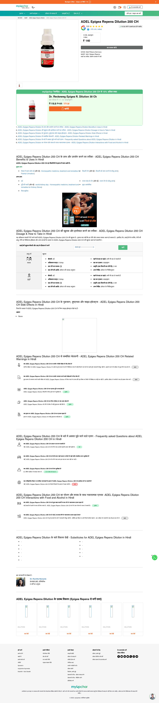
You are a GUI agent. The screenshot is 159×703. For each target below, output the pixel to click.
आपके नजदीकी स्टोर (72, 665)
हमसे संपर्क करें (21, 659)
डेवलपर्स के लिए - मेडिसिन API (75, 677)
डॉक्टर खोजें (70, 668)
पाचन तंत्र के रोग (87, 181)
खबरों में (19, 656)
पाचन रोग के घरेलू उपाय (107, 181)
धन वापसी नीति (46, 659)
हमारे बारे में (20, 653)
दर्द (22, 181)
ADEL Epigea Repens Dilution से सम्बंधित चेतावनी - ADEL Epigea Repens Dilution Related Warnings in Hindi (58, 136)
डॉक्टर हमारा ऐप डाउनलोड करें (99, 659)
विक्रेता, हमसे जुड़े (72, 671)
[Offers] (114, 7)
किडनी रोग (85, 171)
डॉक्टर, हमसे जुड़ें (96, 653)
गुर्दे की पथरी (25, 184)
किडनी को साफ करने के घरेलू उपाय (107, 171)
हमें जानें (20, 650)
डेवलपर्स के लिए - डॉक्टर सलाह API (76, 674)
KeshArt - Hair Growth (24, 671)
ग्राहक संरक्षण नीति (47, 662)
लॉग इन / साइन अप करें (134, 13)
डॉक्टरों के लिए (96, 650)
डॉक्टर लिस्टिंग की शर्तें (97, 656)
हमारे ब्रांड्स (33, 13)
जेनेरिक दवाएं (71, 662)
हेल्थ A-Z (77, 13)
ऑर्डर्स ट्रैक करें (71, 659)
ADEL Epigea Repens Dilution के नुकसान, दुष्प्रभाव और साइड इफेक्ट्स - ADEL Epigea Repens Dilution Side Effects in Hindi (63, 133)
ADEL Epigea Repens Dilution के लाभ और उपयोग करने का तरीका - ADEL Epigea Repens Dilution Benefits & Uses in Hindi (62, 127)
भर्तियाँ (19, 662)
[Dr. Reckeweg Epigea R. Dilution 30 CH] (32, 109)
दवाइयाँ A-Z (66, 13)
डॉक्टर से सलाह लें (51, 13)
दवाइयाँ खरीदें (71, 653)
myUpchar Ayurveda (24, 668)
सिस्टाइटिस (24, 191)
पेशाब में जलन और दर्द (27, 171)
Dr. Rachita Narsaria (38, 579)
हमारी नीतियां (46, 650)
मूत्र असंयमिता (86, 184)
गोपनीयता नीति (46, 653)
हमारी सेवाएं (71, 650)
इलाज (21, 13)
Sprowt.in (20, 665)
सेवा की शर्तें (45, 656)
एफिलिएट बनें (71, 680)
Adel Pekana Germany (93, 52)
